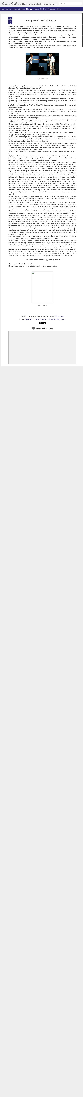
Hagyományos (6, 9)
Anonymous (60, 316)
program (62, 319)
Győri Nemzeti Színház (33, 319)
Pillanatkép (51, 9)
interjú (44, 319)
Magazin (29, 9)
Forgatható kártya (18, 9)
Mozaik (36, 9)
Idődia (59, 9)
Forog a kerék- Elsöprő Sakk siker (42, 20)
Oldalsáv (43, 9)
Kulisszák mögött (53, 319)
